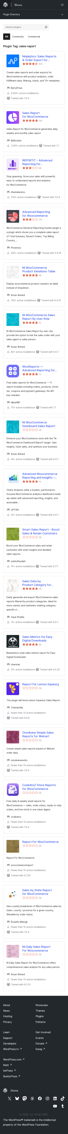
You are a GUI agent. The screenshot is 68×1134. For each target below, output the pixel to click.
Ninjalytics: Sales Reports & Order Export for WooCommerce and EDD (39, 58)
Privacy (7, 1022)
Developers (9, 1043)
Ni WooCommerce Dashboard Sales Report (38, 424)
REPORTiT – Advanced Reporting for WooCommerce (37, 162)
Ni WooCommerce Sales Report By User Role (38, 316)
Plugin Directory (11, 14)
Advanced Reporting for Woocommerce (36, 213)
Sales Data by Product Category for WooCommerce (36, 583)
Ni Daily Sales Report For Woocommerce (36, 948)
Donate (41, 1043)
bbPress (9, 1070)
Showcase (42, 1005)
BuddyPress (11, 1076)
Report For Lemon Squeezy (40, 684)
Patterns (41, 1022)
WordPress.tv (12, 1049)
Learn (6, 1032)
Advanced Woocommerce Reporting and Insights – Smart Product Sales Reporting (39, 476)
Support (7, 1038)
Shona (14, 1090)
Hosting (7, 1016)
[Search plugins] (46, 27)
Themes (40, 1010)
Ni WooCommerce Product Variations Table (38, 269)
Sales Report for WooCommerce (35, 114)
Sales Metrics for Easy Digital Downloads (37, 638)
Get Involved (43, 1032)
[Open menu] (63, 5)
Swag (40, 1049)
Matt (7, 1065)
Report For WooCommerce (40, 841)
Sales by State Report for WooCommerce (37, 891)
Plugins (40, 1016)
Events (40, 1038)
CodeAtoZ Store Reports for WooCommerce (39, 786)
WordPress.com (14, 1059)
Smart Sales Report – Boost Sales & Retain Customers (41, 531)
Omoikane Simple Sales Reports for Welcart (38, 734)
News (6, 1010)
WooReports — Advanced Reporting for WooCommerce (38, 368)
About (6, 1005)
